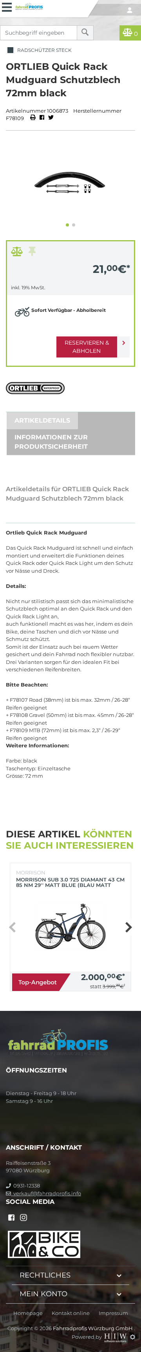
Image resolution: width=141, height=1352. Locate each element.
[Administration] (132, 1337)
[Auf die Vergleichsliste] (18, 253)
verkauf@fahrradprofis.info (46, 1193)
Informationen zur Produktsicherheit (51, 442)
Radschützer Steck (43, 50)
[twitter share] (51, 118)
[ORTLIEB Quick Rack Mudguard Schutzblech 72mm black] (70, 183)
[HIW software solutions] (116, 1337)
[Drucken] (33, 118)
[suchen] (85, 32)
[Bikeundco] (44, 1244)
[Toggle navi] (7, 6)
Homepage (28, 1313)
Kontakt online (71, 1313)
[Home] (49, 5)
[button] (67, 225)
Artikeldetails (42, 420)
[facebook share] (42, 118)
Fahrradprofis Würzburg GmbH (93, 1328)
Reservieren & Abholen (87, 346)
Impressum (113, 1313)
